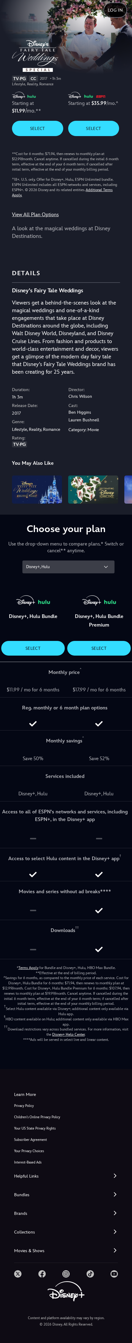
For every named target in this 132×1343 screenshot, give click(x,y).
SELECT (37, 128)
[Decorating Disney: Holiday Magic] (93, 489)
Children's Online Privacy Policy (37, 1117)
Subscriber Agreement (30, 1140)
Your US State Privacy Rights (35, 1128)
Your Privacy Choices (29, 1151)
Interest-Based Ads (27, 1162)
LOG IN (115, 10)
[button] (66, 1176)
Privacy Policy (24, 1106)
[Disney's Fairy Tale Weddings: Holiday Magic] (37, 489)
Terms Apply (28, 968)
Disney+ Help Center (68, 1034)
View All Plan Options (35, 214)
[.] (17, 1274)
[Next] (121, 488)
